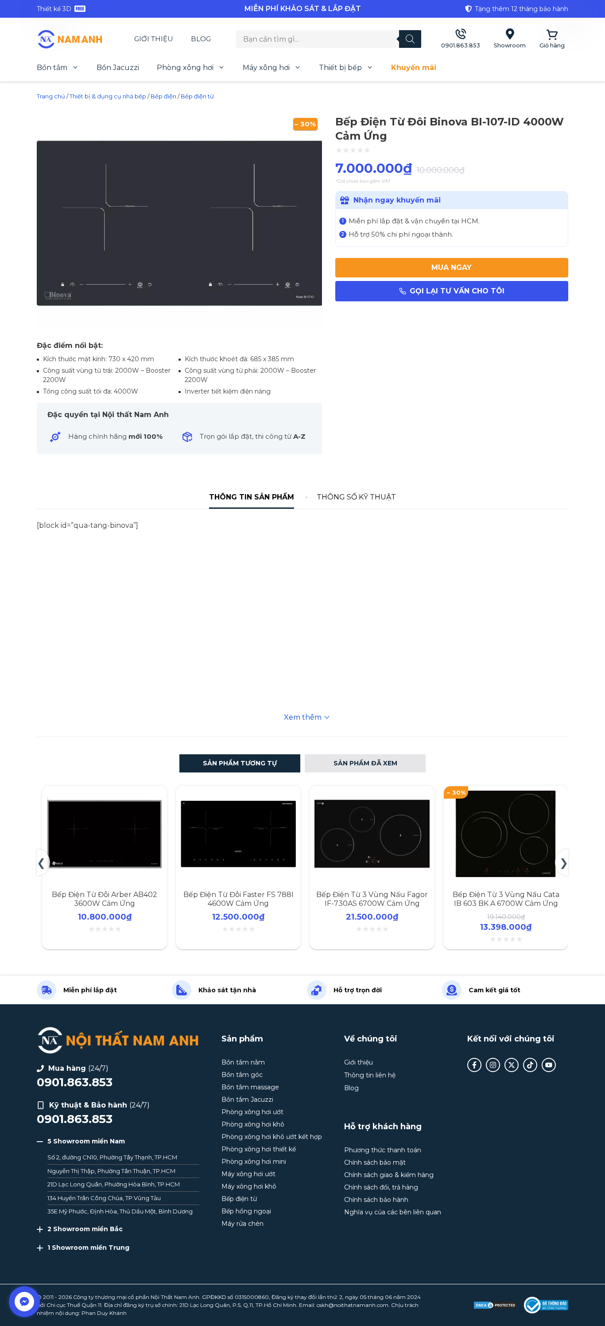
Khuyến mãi (413, 67)
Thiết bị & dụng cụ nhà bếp (108, 96)
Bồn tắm (52, 67)
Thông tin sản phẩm (251, 497)
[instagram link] (493, 1065)
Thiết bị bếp (340, 67)
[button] (239, 763)
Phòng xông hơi (185, 67)
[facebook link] (474, 1065)
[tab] (251, 497)
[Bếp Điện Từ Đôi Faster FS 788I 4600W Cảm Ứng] (238, 796)
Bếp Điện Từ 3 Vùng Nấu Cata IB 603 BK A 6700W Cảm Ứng (506, 898)
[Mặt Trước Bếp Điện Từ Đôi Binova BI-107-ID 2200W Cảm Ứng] (179, 329)
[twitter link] (511, 1065)
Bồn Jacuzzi (118, 67)
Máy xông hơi (266, 67)
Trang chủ (51, 96)
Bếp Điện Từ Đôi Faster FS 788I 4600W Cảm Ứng (238, 898)
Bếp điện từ (197, 96)
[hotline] (461, 39)
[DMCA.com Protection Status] (495, 1305)
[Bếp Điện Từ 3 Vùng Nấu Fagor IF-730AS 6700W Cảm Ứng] (372, 796)
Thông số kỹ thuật (356, 497)
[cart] (552, 39)
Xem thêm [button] (303, 717)
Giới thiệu (153, 39)
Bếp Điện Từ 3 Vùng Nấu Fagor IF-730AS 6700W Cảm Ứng (372, 898)
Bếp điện (163, 96)
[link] (125, 9)
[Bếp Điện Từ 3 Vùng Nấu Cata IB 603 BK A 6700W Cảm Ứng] (505, 796)
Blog (201, 39)
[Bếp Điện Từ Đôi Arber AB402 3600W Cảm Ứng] (104, 796)
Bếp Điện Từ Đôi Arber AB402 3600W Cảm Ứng (104, 898)
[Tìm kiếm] (410, 39)
